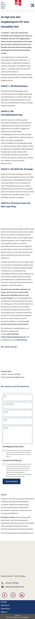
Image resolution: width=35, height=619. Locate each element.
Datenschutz (5, 609)
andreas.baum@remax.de (15, 337)
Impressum (5, 605)
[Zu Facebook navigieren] (4, 595)
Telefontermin (21, 340)
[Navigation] (32, 5)
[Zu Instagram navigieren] (13, 595)
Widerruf (4, 612)
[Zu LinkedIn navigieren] (21, 595)
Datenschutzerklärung (17, 464)
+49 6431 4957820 (13, 374)
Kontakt (4, 602)
